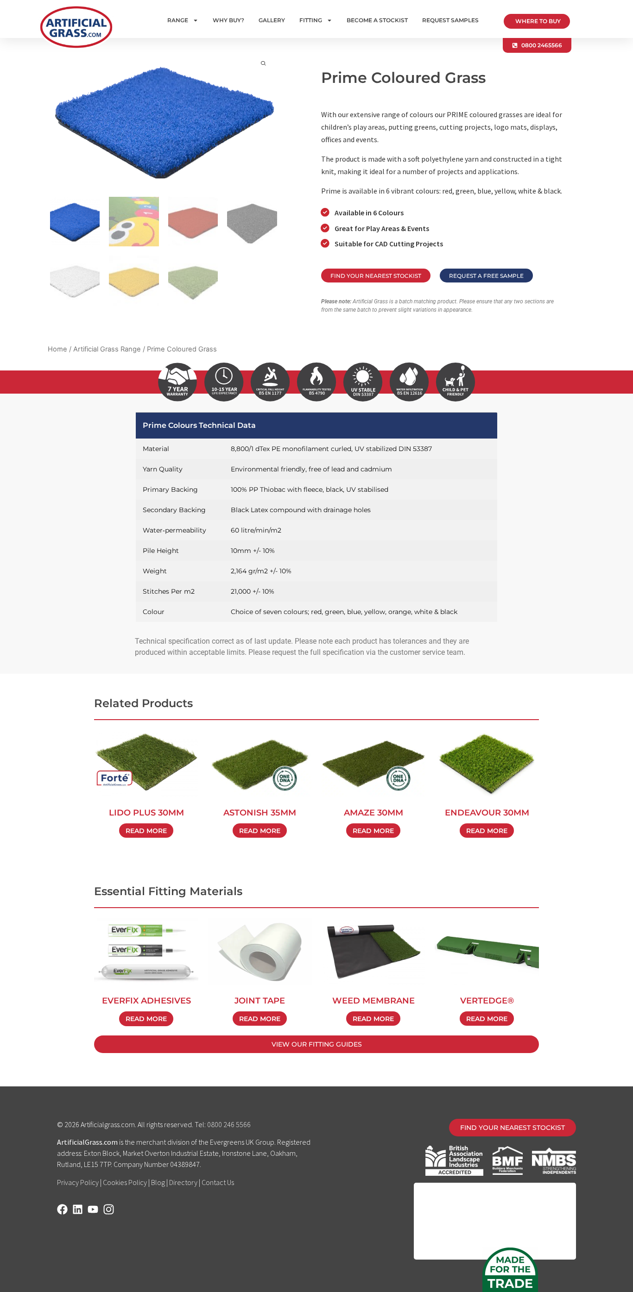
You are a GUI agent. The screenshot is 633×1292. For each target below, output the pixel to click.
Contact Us (218, 1182)
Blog (158, 1182)
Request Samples (450, 20)
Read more (146, 831)
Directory (183, 1182)
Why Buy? (228, 20)
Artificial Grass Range (107, 349)
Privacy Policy (78, 1182)
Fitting (310, 20)
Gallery (272, 20)
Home (57, 349)
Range (177, 20)
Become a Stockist (377, 20)
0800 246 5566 (229, 1124)
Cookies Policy (125, 1182)
